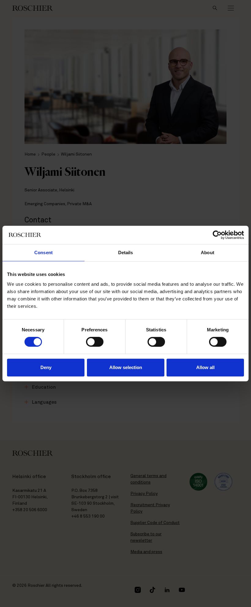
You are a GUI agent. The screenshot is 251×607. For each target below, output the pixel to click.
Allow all (205, 367)
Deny (45, 367)
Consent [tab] (43, 252)
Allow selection (125, 367)
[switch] (94, 342)
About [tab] (207, 252)
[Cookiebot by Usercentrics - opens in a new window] (217, 234)
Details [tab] (125, 252)
